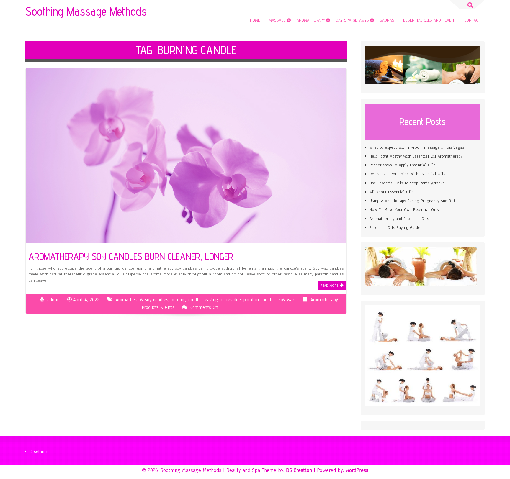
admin (53, 299)
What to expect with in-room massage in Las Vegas (417, 147)
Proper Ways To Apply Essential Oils (402, 165)
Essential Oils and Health (429, 20)
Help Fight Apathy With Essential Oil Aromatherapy (416, 156)
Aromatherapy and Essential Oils (399, 219)
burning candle (186, 299)
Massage (277, 20)
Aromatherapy (311, 20)
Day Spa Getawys (352, 20)
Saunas (387, 20)
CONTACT (472, 20)
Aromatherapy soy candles (142, 299)
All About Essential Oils (391, 192)
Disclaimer (40, 451)
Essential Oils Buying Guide (395, 227)
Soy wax (286, 299)
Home (255, 20)
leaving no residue (222, 299)
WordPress (357, 470)
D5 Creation (299, 470)
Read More (329, 285)
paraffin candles (259, 299)
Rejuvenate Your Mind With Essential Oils (407, 174)
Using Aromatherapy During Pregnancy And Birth (413, 201)
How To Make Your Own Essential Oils (404, 209)
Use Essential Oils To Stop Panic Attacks (407, 183)
